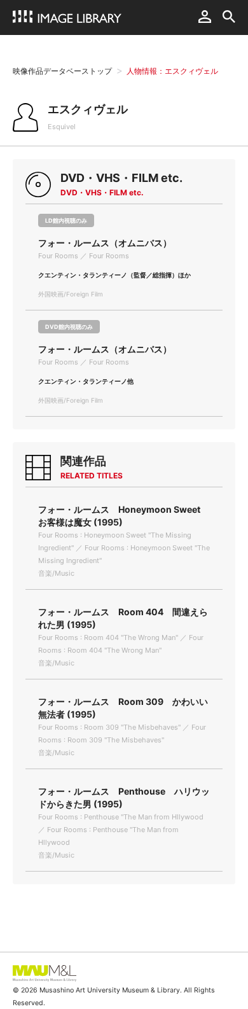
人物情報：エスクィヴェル (172, 71)
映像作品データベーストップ (62, 71)
